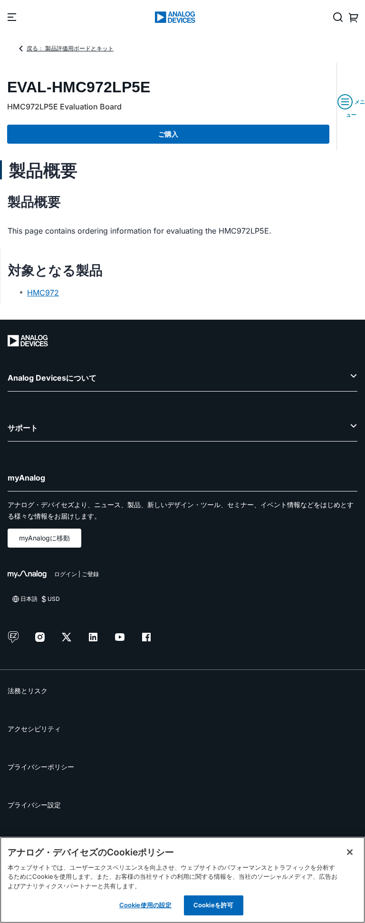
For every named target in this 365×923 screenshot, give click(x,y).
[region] (182, 880)
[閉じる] (349, 852)
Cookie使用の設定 (145, 905)
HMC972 (43, 292)
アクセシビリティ (34, 729)
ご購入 (168, 134)
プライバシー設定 (34, 805)
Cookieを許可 (213, 905)
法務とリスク (28, 691)
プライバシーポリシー (41, 767)
